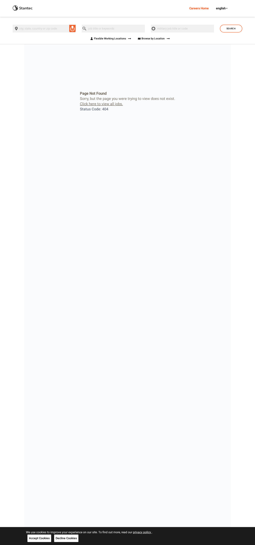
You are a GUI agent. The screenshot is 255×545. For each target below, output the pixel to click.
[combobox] (44, 28)
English (221, 8)
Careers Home (199, 8)
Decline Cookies (66, 538)
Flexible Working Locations (110, 38)
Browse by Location (153, 38)
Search (231, 28)
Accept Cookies (39, 538)
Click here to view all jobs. (101, 104)
